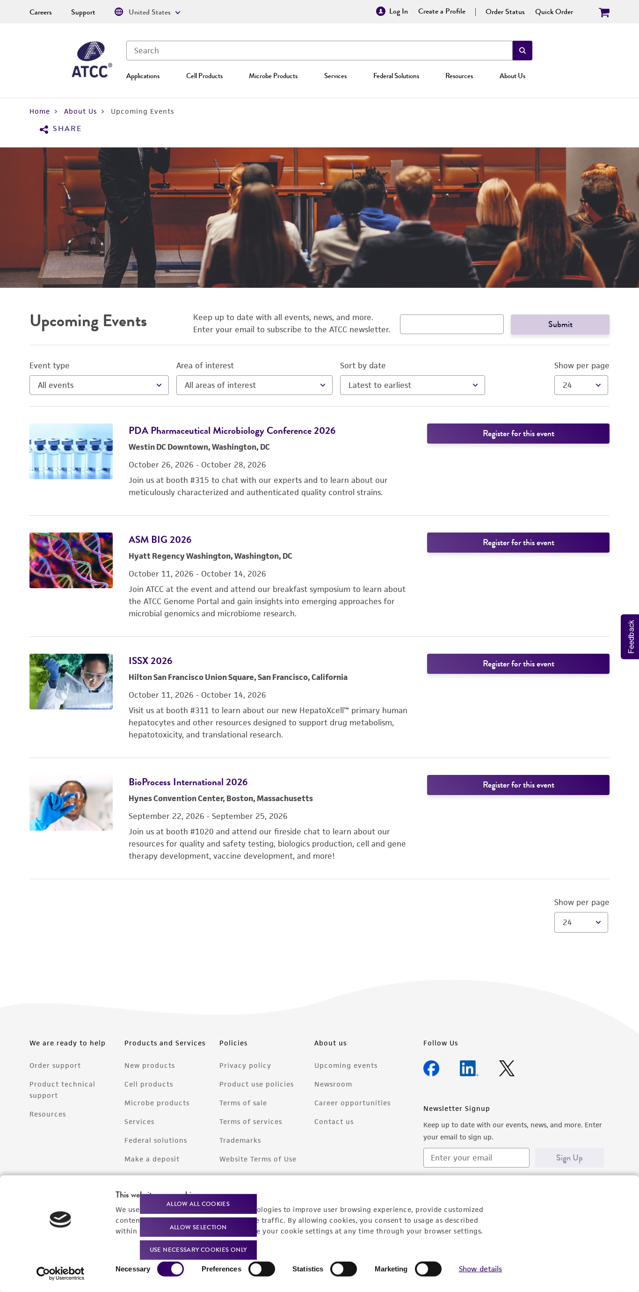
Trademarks (240, 1140)
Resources (459, 76)
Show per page (582, 365)
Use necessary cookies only (198, 1249)
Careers (40, 12)
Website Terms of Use (258, 1158)
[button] (522, 50)
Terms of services (250, 1121)
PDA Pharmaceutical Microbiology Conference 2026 (232, 430)
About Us (512, 76)
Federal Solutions (396, 76)
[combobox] (319, 50)
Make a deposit (152, 1158)
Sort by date (363, 365)
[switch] (261, 1269)
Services (335, 76)
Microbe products (156, 1102)
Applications (143, 76)
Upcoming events (346, 1065)
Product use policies (256, 1084)
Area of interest (205, 365)
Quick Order (554, 11)
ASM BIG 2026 (160, 539)
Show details (480, 1269)
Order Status (505, 11)
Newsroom (333, 1084)
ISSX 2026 (150, 660)
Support (83, 12)
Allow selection (198, 1226)
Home (39, 111)
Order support (55, 1065)
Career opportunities (352, 1102)
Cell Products (204, 76)
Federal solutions (155, 1140)
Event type (49, 365)
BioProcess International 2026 (188, 781)
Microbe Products (273, 76)
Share (67, 128)
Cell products (148, 1084)
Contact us (334, 1121)
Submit (560, 324)
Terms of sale (243, 1102)
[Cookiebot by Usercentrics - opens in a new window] (61, 1274)
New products (149, 1065)
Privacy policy (245, 1065)
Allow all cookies (198, 1203)
